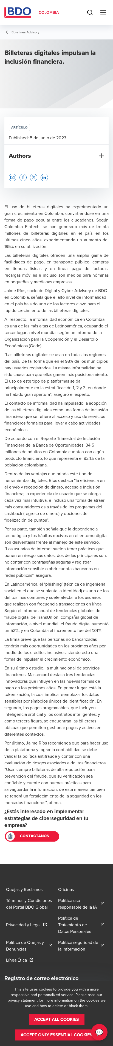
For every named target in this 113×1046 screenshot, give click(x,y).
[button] (12, 177)
